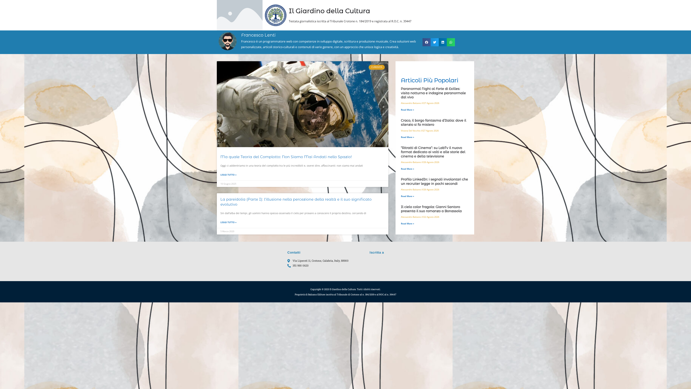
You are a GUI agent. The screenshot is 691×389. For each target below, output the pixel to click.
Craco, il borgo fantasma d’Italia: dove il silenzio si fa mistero (433, 123)
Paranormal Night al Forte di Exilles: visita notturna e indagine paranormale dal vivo (433, 93)
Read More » (407, 109)
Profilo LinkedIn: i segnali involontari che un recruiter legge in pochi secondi (434, 181)
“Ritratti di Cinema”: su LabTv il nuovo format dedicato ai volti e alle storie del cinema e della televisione (433, 152)
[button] (427, 42)
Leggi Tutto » (228, 174)
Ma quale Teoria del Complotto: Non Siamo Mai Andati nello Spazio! (286, 157)
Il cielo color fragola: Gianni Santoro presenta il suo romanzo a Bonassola (431, 209)
